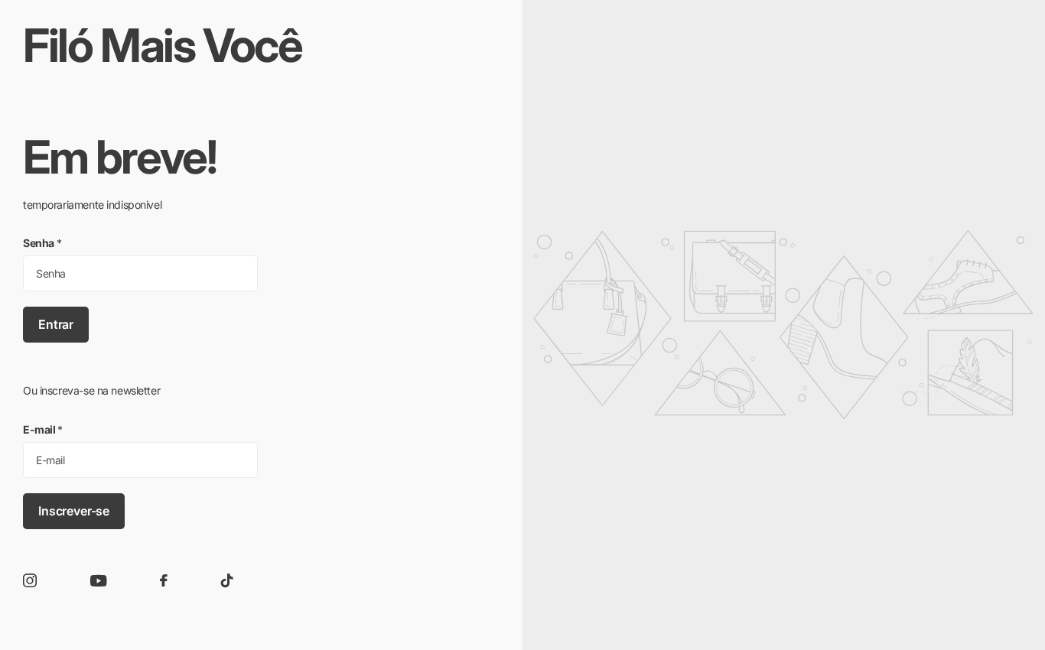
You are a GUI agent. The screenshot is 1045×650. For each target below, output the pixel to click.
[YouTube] (98, 581)
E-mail (43, 429)
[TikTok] (227, 580)
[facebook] (164, 580)
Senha (42, 242)
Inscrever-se (73, 510)
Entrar (55, 324)
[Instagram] (30, 580)
